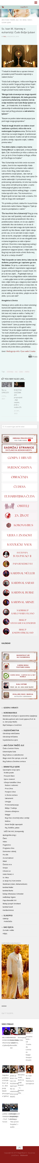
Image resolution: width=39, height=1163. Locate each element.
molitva (27, 372)
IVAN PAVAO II (8, 874)
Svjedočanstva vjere (10, 740)
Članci (5, 838)
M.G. (5, 36)
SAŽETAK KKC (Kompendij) (14, 831)
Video (5, 841)
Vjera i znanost (9, 779)
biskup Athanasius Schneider (13, 894)
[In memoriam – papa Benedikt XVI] (14, 1031)
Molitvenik (24, 1155)
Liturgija (8, 801)
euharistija (10, 372)
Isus (16, 372)
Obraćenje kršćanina (10, 737)
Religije (7, 814)
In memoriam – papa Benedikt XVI (14, 1042)
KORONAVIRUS (10, 712)
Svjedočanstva (11, 730)
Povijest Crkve (10, 792)
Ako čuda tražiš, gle (10, 20)
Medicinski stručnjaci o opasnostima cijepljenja (20, 716)
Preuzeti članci (9, 776)
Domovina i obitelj (9, 851)
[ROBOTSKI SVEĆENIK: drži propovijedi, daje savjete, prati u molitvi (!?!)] (19, 384)
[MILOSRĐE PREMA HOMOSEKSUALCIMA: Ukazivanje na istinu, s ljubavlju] (6, 1031)
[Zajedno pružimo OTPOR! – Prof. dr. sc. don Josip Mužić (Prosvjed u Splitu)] (6, 1069)
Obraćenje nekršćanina (11, 733)
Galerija (5, 918)
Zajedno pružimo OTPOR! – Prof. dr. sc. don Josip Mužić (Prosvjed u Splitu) (6, 1085)
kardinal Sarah (8, 907)
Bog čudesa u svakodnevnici (13, 755)
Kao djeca (8, 927)
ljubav (21, 372)
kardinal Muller (8, 887)
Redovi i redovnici (11, 785)
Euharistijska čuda (9, 751)
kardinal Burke (8, 890)
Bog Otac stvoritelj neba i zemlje (17, 818)
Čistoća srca (7, 864)
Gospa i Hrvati (11, 707)
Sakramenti (9, 798)
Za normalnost (8, 858)
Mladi (5, 861)
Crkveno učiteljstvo (12, 811)
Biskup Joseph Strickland (12, 903)
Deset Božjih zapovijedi (13, 824)
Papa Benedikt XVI (9, 900)
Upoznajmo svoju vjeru (11, 770)
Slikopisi (8, 915)
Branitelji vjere (12, 766)
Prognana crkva (8, 848)
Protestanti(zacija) (12, 805)
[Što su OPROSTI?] (7, 384)
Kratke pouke (9, 772)
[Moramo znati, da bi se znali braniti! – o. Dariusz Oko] (21, 1068)
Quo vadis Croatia (28, 351)
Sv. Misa (23, 20)
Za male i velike (8, 930)
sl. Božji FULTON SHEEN (12, 881)
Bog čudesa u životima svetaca (14, 761)
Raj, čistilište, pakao (12, 828)
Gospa (5, 868)
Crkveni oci (7, 871)
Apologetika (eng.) (9, 835)
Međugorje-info (12, 351)
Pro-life (5, 855)
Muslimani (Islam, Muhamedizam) (15, 884)
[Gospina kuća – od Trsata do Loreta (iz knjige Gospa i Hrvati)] (29, 1030)
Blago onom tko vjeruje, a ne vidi (15, 758)
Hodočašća (8, 921)
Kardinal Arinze (8, 910)
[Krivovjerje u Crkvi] (22, 1031)
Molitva (7, 821)
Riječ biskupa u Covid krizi (12, 725)
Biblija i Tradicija (11, 808)
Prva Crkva (9, 788)
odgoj (5, 933)
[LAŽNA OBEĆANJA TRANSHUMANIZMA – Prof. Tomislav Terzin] (6, 1107)
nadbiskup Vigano (9, 897)
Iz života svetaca (11, 795)
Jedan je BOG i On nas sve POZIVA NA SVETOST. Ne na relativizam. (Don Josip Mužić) (14, 1086)
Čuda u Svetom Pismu (11, 748)
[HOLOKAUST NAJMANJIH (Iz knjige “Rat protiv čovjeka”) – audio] (14, 1107)
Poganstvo (7, 845)
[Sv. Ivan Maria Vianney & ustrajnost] (30, 1069)
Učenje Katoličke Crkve (12, 782)
